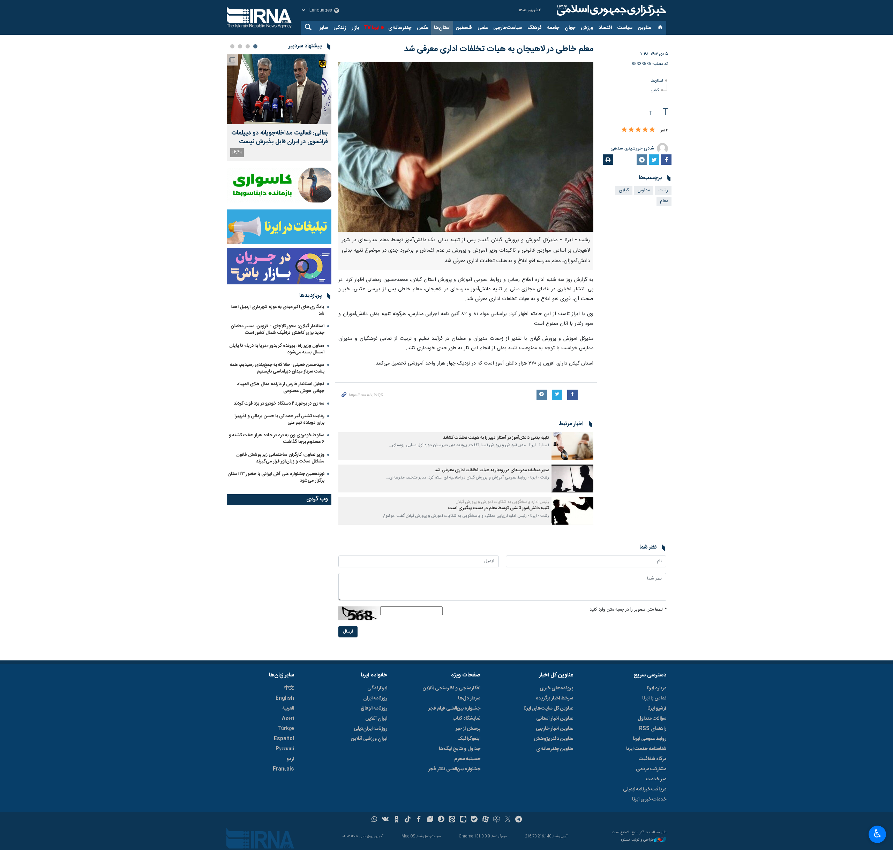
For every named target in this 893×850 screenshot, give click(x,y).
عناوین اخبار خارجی (554, 729)
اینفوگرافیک (468, 739)
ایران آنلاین (376, 718)
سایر (324, 28)
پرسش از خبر (468, 729)
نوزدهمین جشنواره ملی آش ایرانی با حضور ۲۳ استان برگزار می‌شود (275, 477)
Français (283, 769)
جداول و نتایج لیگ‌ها (459, 749)
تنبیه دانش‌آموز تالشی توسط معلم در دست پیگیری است (498, 508)
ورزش (587, 28)
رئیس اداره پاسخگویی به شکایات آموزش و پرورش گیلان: (502, 501)
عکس (422, 28)
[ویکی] (385, 820)
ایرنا (610, 10)
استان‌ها (442, 28)
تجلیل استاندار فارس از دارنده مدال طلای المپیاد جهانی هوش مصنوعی (280, 387)
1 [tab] (255, 46)
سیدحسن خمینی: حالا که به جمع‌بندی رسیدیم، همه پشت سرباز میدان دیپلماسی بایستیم (277, 368)
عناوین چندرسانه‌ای (554, 749)
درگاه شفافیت (652, 759)
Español (284, 739)
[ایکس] (507, 820)
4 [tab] (232, 46)
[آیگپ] (463, 820)
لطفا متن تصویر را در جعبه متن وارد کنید (628, 609)
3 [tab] (240, 46)
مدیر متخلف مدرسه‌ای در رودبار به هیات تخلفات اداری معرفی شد (492, 470)
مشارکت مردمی (651, 769)
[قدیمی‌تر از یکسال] (572, 446)
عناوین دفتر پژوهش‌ (553, 739)
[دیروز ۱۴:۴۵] (279, 89)
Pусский (285, 749)
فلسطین (464, 28)
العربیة (288, 708)
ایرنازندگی (377, 688)
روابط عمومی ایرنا (649, 739)
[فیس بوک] (418, 820)
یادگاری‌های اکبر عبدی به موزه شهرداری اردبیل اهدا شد (277, 310)
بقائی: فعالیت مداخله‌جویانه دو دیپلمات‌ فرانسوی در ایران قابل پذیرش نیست (279, 137)
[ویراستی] (430, 820)
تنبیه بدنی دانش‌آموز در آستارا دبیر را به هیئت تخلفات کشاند (496, 438)
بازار (355, 28)
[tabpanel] (279, 107)
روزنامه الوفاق (374, 708)
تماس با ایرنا (654, 698)
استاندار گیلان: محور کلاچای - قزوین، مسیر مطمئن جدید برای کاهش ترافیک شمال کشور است (277, 329)
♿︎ (877, 833)
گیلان (655, 90)
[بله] (474, 820)
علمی (483, 28)
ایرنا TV (371, 28)
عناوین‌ (644, 28)
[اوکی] (396, 820)
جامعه (553, 28)
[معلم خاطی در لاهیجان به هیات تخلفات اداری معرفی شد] (465, 147)
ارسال (348, 631)
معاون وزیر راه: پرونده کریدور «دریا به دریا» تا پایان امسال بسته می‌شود (276, 349)
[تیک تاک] (407, 820)
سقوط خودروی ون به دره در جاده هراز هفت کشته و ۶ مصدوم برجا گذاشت (276, 438)
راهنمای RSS (652, 729)
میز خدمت (656, 779)
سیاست (624, 28)
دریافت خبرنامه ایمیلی (644, 789)
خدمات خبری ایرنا (649, 799)
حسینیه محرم (467, 759)
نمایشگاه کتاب (466, 718)
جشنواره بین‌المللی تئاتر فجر (454, 769)
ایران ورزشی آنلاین (369, 739)
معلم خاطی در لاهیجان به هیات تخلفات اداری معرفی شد (498, 49)
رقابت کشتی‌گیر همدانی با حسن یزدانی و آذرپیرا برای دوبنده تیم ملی (279, 419)
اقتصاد (605, 28)
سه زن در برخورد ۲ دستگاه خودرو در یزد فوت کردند (279, 403)
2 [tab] (248, 46)
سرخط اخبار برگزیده (554, 698)
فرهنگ (534, 28)
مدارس (644, 190)
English (285, 698)
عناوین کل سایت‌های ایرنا (548, 708)
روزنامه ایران (375, 698)
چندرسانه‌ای (399, 28)
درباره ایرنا (656, 688)
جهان (570, 28)
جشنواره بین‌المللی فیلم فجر (454, 708)
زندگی (339, 28)
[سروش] (441, 820)
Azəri (288, 718)
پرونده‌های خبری (556, 688)
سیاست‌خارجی (507, 28)
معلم (664, 201)
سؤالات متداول (652, 718)
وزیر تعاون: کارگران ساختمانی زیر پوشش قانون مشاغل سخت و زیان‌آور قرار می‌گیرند (280, 458)
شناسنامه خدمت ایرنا (646, 749)
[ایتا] (452, 820)
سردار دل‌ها (469, 698)
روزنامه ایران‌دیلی (370, 729)
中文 (289, 688)
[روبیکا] (496, 820)
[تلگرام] (519, 820)
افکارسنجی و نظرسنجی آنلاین (451, 688)
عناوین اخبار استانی (554, 718)
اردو (290, 759)
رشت (663, 190)
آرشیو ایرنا (656, 708)
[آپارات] (485, 820)
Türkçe (285, 729)
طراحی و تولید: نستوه (637, 840)
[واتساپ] (374, 820)
